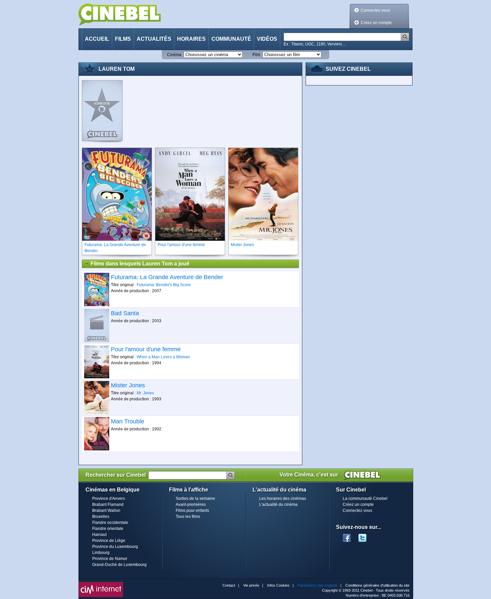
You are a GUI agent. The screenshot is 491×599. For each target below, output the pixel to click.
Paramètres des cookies (317, 585)
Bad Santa (125, 313)
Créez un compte (376, 22)
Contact (228, 585)
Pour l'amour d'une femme (146, 349)
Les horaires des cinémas (282, 498)
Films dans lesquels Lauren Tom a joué (140, 263)
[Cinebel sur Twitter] (365, 536)
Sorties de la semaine (195, 498)
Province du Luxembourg (115, 546)
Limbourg (101, 552)
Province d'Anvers (108, 498)
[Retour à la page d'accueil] (119, 14)
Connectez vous (375, 10)
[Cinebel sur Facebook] (346, 536)
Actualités (154, 39)
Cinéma (174, 54)
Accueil (97, 39)
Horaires (191, 39)
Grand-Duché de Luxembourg (119, 564)
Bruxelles (100, 516)
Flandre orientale (107, 528)
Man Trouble (127, 421)
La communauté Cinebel (365, 498)
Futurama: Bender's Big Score (164, 284)
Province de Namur (109, 558)
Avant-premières (191, 504)
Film (256, 54)
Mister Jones (128, 385)
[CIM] (101, 584)
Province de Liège (108, 540)
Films (123, 39)
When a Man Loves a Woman (163, 357)
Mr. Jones (145, 393)
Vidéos (267, 39)
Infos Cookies (278, 585)
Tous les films (188, 516)
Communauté (231, 39)
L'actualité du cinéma (278, 504)
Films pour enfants (192, 510)
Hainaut (99, 534)
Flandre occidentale (110, 522)
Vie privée (251, 585)
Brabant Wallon (106, 510)
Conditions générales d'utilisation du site (377, 585)
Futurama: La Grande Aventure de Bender (167, 277)
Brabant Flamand (108, 504)
